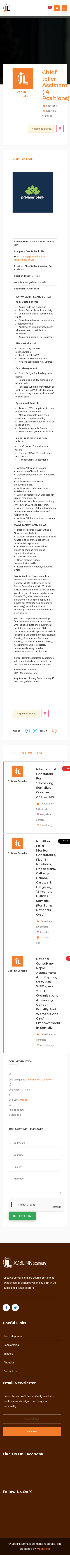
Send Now (25, 1216)
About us (9, 1362)
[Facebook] (6, 1307)
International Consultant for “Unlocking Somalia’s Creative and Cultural (46, 783)
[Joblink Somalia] (7, 8)
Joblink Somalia (21, 1543)
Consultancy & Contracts (39, 1079)
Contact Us (10, 1371)
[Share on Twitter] (35, 731)
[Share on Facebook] (28, 731)
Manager (24, 1099)
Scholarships (11, 1345)
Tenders (8, 1353)
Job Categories (13, 1336)
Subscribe (32, 1431)
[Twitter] (15, 1307)
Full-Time (25, 1089)
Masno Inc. (43, 1549)
